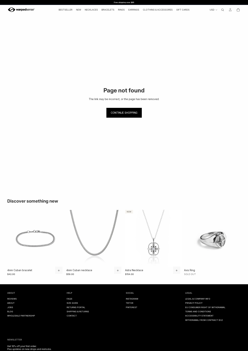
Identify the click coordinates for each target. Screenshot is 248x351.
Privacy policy (193, 303)
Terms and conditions (198, 311)
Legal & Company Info (197, 299)
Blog (10, 311)
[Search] (223, 10)
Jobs (10, 307)
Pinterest (131, 307)
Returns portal (76, 307)
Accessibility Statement (199, 316)
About (11, 303)
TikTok (129, 303)
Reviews (12, 299)
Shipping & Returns (78, 311)
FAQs (69, 299)
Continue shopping (124, 112)
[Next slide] (58, 238)
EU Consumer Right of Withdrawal (205, 307)
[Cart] (238, 10)
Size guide (72, 303)
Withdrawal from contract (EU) (204, 320)
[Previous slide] (12, 238)
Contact (72, 316)
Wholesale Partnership (21, 316)
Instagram (132, 299)
